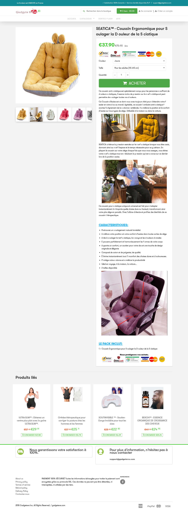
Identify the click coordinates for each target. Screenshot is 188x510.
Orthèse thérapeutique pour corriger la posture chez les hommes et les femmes (71, 420)
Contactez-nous (22, 494)
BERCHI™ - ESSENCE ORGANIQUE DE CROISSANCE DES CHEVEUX (152, 420)
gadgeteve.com (58, 505)
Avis (118, 18)
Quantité (102, 75)
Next (89, 114)
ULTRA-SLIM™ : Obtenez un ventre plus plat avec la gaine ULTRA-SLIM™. (31, 420)
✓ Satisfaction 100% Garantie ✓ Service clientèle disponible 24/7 (126, 3)
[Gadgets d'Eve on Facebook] (122, 481)
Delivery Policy (22, 491)
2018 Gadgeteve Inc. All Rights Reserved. (33, 505)
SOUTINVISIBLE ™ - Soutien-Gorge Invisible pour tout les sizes (112, 420)
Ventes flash (105, 18)
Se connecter (146, 11)
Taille (101, 68)
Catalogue (86, 18)
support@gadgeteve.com (162, 3)
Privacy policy (22, 482)
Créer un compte (165, 11)
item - (128, 11)
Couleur (102, 61)
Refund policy (21, 488)
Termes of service (23, 485)
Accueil (72, 18)
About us (19, 478)
